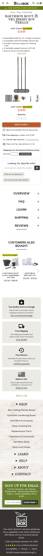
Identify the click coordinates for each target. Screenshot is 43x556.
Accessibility (11, 549)
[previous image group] (3, 98)
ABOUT (23, 468)
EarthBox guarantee (21, 364)
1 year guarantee (31, 139)
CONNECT (23, 474)
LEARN (23, 454)
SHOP (23, 404)
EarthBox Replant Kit (30, 274)
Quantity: (21, 114)
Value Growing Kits (21, 425)
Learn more (21, 53)
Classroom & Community (21, 436)
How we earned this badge (22, 315)
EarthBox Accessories (21, 420)
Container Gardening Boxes (21, 415)
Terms (34, 549)
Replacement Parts (21, 431)
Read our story (21, 388)
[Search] (33, 3)
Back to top (21, 395)
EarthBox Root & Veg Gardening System (10, 275)
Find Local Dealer (21, 447)
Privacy (24, 549)
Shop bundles (21, 339)
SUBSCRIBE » (30, 502)
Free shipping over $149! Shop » (23, 8)
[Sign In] (7, 3)
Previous (3, 270)
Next (38, 270)
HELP (23, 461)
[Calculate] (25, 154)
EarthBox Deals (21, 441)
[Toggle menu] (3, 3)
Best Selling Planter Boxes (21, 410)
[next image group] (39, 98)
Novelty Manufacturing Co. (24, 552)
